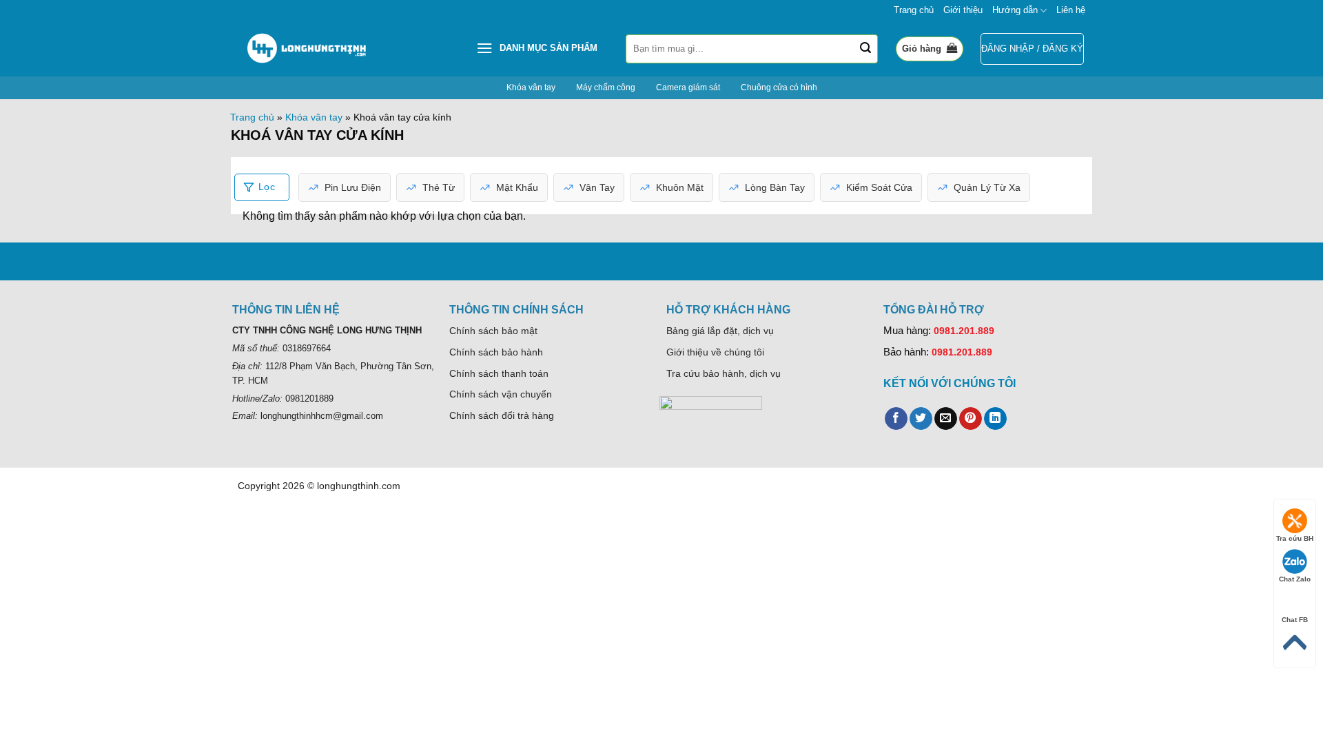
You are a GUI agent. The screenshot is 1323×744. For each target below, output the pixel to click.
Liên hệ (1070, 10)
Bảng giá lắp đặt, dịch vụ (720, 330)
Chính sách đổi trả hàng (501, 415)
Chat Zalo (1295, 579)
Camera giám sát (688, 87)
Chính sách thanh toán (498, 373)
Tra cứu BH (1294, 538)
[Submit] (865, 49)
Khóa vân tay (530, 87)
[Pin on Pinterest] (970, 419)
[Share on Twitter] (921, 419)
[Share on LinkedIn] (995, 419)
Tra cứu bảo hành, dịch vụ (723, 373)
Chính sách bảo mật (493, 330)
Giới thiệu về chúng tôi (715, 352)
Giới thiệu (963, 10)
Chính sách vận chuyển (500, 394)
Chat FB (1295, 619)
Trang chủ (914, 10)
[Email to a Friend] (945, 419)
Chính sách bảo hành (496, 352)
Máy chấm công (605, 87)
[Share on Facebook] (896, 419)
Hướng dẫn (1015, 10)
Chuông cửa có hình (779, 87)
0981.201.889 (964, 330)
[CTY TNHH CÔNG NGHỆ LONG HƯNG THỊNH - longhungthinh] (307, 49)
